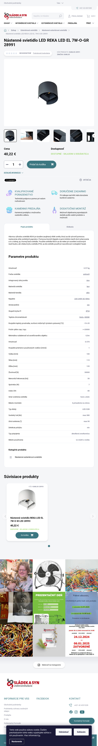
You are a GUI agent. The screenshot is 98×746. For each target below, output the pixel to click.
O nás (6, 719)
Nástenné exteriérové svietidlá (28, 457)
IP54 (88, 311)
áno (88, 280)
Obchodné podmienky (12, 3)
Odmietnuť (64, 732)
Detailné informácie (12, 173)
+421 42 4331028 (81, 705)
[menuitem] (8, 23)
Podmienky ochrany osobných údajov (16, 710)
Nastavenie (17, 741)
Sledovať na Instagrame (51, 665)
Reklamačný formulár (12, 723)
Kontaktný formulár (82, 721)
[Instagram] (76, 711)
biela (81, 317)
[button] (49, 546)
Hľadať (60, 16)
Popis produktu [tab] (27, 227)
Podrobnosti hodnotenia (41, 53)
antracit (86, 274)
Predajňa (7, 715)
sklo (88, 293)
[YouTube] (82, 711)
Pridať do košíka (38, 164)
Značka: (63, 54)
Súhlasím (81, 732)
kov (88, 286)
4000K (87, 317)
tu (39, 735)
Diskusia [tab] (70, 227)
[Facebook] (71, 711)
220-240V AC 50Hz (82, 299)
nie (88, 305)
